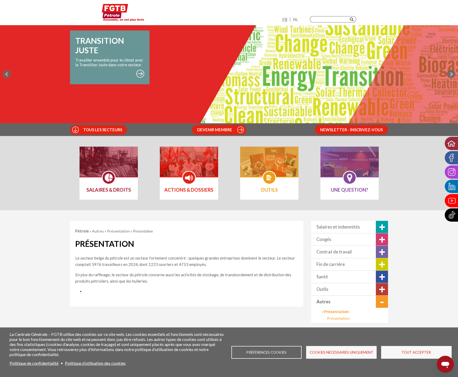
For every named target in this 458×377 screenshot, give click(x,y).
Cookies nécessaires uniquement (341, 352)
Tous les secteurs (102, 129)
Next (451, 74)
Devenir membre (214, 129)
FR (284, 19)
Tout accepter (416, 352)
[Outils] (269, 165)
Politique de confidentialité (34, 363)
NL (295, 19)
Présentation (338, 318)
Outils (322, 289)
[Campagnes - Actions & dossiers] (189, 165)
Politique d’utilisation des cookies (95, 363)
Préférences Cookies (266, 352)
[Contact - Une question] (349, 165)
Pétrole (82, 231)
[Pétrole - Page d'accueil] (123, 14)
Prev (7, 74)
